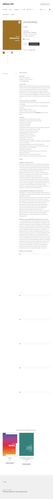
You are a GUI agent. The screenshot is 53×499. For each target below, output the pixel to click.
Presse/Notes (6, 14)
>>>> (20, 97)
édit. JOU (29, 9)
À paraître (5, 9)
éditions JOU (8, 4)
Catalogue (16, 9)
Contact (13, 14)
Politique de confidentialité (9, 491)
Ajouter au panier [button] (9, 463)
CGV (5, 481)
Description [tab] (5, 73)
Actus (10, 9)
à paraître (30, 50)
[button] (19, 22)
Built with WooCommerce (21, 491)
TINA (24, 9)
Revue (34, 50)
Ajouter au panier (34, 44)
